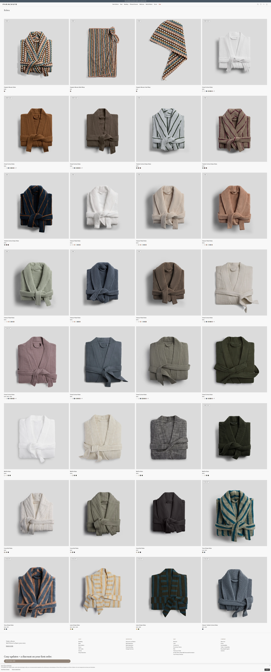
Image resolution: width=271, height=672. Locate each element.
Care (174, 643)
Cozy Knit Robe (8, 548)
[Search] (257, 4)
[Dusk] (206, 91)
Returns (175, 641)
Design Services (130, 649)
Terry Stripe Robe (207, 548)
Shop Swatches (82, 652)
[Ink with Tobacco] (140, 168)
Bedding (126, 4)
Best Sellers (116, 4)
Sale (160, 4)
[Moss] (208, 91)
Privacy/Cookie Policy (16, 669)
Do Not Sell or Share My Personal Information (183, 652)
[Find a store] (260, 4)
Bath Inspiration (129, 645)
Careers (223, 650)
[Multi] (4, 91)
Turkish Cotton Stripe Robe (143, 164)
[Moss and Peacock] (202, 552)
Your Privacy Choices (178, 654)
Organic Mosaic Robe (10, 87)
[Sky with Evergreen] (136, 168)
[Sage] (76, 245)
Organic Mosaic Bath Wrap (77, 87)
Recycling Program (225, 649)
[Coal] (8, 552)
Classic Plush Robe (75, 241)
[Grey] (8, 475)
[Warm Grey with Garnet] (138, 168)
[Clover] (212, 91)
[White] (202, 91)
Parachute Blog (129, 647)
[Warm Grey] (79, 245)
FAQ (174, 649)
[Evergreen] (210, 91)
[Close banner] (270, 665)
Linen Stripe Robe (75, 625)
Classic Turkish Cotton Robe (210, 625)
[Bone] (204, 91)
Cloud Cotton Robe (207, 87)
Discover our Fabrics (130, 641)
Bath (79, 643)
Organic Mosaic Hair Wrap (143, 87)
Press (222, 643)
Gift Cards (80, 649)
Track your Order (177, 650)
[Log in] (263, 4)
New (121, 4)
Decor (155, 4)
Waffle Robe (7, 471)
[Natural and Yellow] (70, 629)
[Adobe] (74, 245)
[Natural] (4, 552)
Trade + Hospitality (225, 647)
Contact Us (176, 645)
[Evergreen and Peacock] (72, 629)
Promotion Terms (177, 647)
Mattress (142, 4)
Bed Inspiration (129, 643)
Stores (80, 650)
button (69, 661)
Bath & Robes (149, 4)
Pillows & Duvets (134, 4)
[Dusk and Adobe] (204, 552)
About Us (223, 641)
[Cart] (266, 4)
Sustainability (224, 645)
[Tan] (6, 475)
